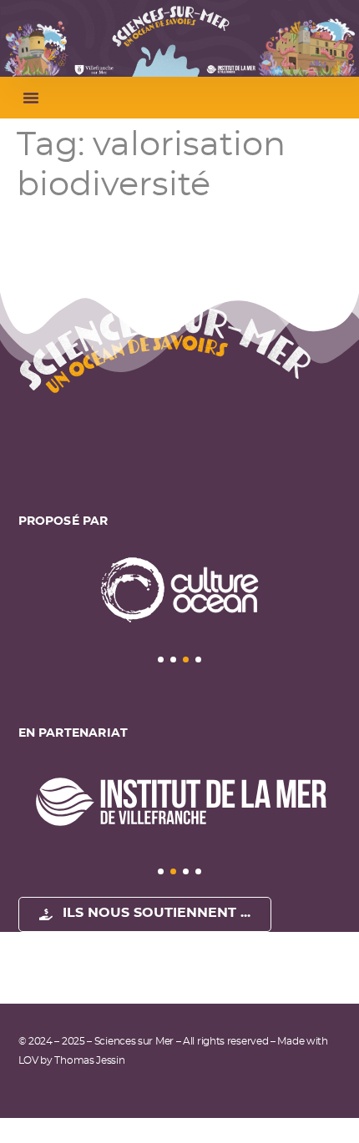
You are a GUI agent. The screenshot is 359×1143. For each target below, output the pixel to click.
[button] (30, 97)
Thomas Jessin (89, 1060)
